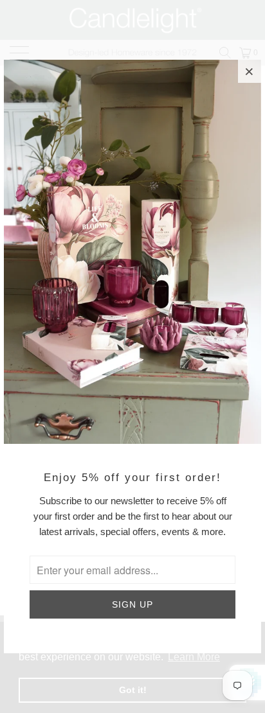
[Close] (249, 71)
